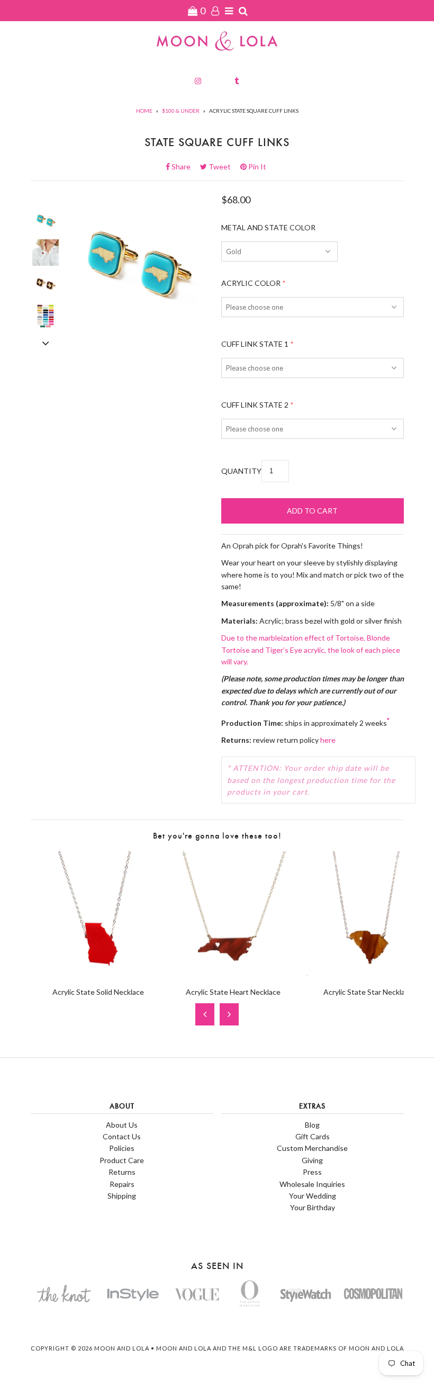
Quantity (241, 470)
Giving (312, 1160)
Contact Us (122, 1136)
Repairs (122, 1184)
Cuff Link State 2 (254, 404)
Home (144, 110)
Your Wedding (312, 1195)
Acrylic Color (251, 282)
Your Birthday (312, 1207)
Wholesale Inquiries (312, 1184)
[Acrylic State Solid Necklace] (98, 972)
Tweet (223, 166)
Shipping (121, 1195)
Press (312, 1171)
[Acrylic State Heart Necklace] (233, 972)
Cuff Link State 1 (254, 343)
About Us (122, 1124)
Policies (121, 1148)
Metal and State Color (268, 227)
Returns (121, 1171)
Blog (312, 1124)
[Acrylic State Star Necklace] (368, 972)
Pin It (256, 166)
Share (184, 166)
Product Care (122, 1160)
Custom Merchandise (312, 1148)
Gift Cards (312, 1136)
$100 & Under (181, 110)
